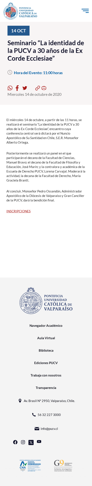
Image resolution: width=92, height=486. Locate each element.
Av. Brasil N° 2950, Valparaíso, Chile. (49, 401)
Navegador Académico (46, 325)
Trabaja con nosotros (46, 375)
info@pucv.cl (49, 428)
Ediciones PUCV (46, 363)
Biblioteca (46, 350)
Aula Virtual (46, 338)
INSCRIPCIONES (18, 211)
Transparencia (46, 388)
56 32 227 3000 (49, 415)
